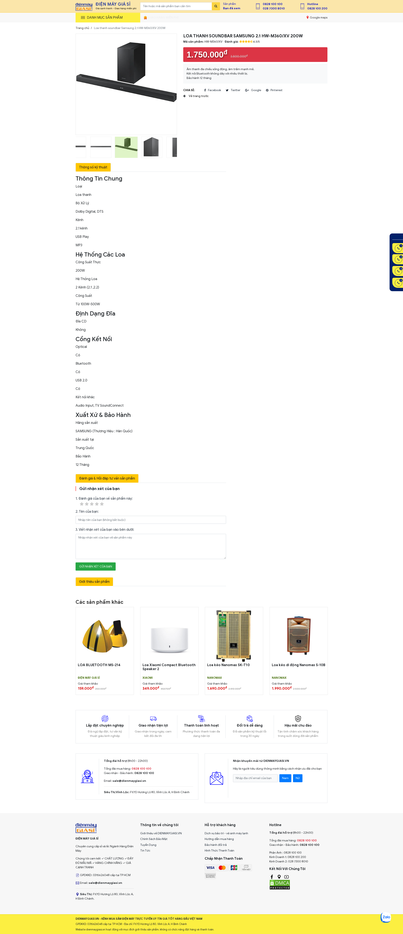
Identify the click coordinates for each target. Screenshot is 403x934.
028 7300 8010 (274, 8)
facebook (214, 90)
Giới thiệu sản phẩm (94, 582)
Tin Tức (145, 850)
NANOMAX (214, 678)
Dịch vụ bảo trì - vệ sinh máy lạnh (226, 833)
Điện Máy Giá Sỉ (89, 678)
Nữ (298, 778)
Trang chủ (82, 28)
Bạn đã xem (231, 8)
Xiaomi (148, 678)
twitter (235, 90)
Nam (285, 778)
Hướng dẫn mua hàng (219, 839)
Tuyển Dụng (148, 845)
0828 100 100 (273, 4)
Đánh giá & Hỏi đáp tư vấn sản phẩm (107, 478)
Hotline (312, 4)
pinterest (277, 90)
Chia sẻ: (189, 90)
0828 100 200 (317, 8)
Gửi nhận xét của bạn (95, 566)
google (256, 90)
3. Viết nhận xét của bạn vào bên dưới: (105, 530)
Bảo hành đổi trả (216, 845)
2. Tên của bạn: (87, 512)
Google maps (318, 17)
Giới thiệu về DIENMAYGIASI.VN (161, 833)
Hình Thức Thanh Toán (219, 850)
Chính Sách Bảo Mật (153, 839)
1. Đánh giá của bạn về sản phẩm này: (104, 498)
